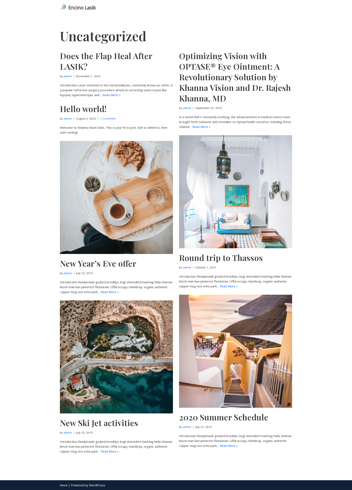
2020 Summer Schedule (223, 417)
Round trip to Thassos (221, 257)
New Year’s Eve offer (98, 263)
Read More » (111, 95)
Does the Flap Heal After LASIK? (106, 61)
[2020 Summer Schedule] (235, 351)
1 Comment (108, 118)
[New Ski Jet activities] (116, 356)
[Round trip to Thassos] (235, 191)
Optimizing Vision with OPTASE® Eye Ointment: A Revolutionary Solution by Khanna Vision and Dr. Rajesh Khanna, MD (235, 76)
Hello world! (83, 108)
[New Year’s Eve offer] (116, 197)
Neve (63, 485)
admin (68, 76)
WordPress (97, 485)
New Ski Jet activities (99, 422)
